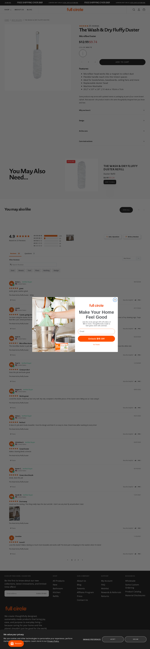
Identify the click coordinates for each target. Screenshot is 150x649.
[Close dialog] (115, 300)
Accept (112, 639)
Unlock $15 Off (96, 338)
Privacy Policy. (53, 641)
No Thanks (96, 344)
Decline (135, 639)
